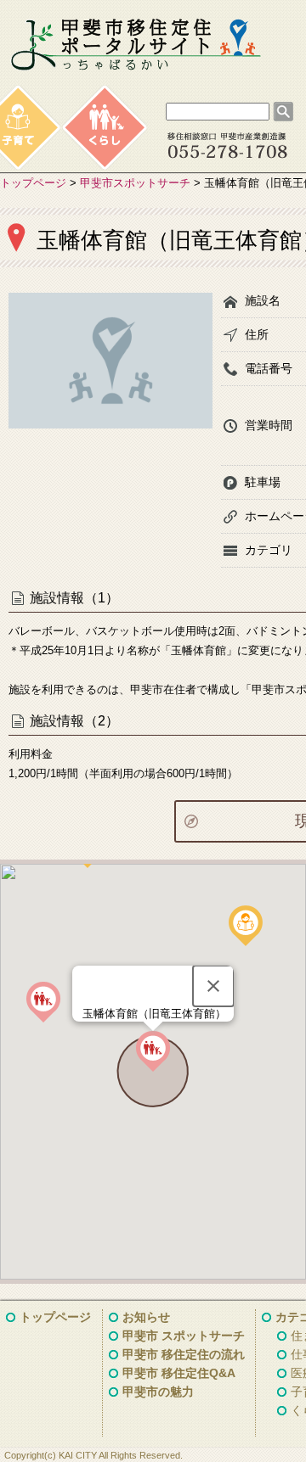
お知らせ (146, 1317)
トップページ (33, 182)
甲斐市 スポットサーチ (183, 1335)
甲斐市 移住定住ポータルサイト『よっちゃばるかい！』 (136, 45)
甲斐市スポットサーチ (135, 182)
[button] (153, 1051)
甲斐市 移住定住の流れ (183, 1354)
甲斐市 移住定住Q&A (178, 1373)
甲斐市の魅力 (158, 1391)
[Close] (213, 986)
